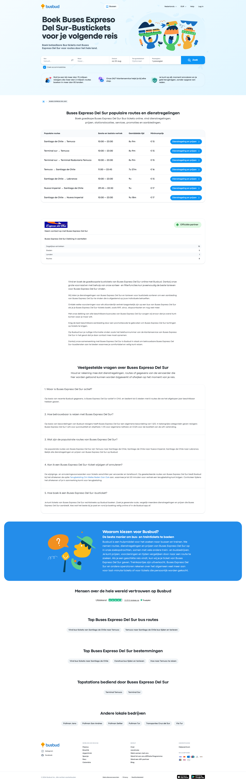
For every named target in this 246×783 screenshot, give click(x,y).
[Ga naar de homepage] (50, 6)
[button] (72, 60)
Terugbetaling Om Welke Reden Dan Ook (89, 477)
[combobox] (55, 60)
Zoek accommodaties (56, 67)
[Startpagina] (43, 101)
